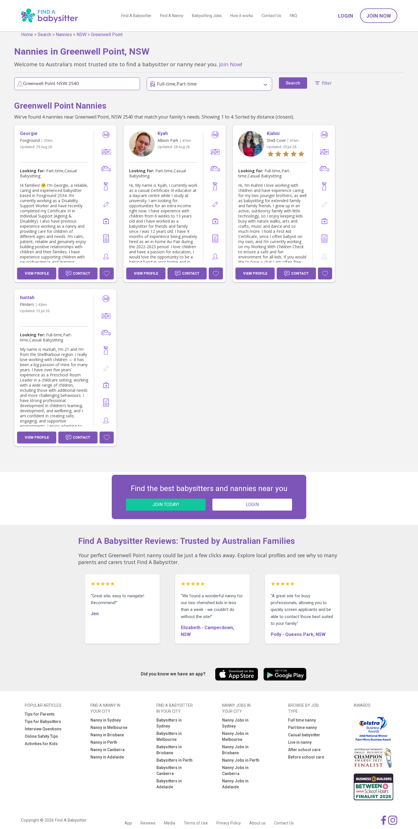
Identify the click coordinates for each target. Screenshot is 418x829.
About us (257, 823)
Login (345, 16)
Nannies (64, 34)
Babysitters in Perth (174, 760)
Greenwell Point (107, 34)
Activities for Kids (41, 743)
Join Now (378, 16)
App (128, 823)
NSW (81, 34)
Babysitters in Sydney (169, 723)
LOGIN (252, 504)
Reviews (148, 823)
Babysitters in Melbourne (169, 736)
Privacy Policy (228, 823)
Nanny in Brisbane (107, 735)
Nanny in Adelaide (107, 757)
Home (27, 34)
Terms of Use (196, 823)
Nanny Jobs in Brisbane (235, 750)
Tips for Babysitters (43, 721)
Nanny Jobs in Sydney (235, 723)
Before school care (306, 757)
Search (44, 34)
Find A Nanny (171, 15)
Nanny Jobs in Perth (240, 760)
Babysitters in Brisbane (169, 750)
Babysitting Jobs (207, 15)
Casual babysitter (304, 735)
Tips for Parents (40, 714)
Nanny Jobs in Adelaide (235, 784)
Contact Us (271, 15)
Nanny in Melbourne (108, 727)
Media (169, 823)
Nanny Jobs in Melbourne (235, 736)
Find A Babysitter (136, 15)
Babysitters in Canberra (169, 770)
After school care (304, 749)
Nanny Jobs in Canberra (235, 770)
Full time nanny (302, 720)
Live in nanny (300, 742)
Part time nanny (302, 727)
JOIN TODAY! (165, 504)
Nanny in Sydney (105, 720)
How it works (241, 15)
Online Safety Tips (41, 736)
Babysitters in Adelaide (169, 784)
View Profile (37, 273)
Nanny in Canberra (107, 749)
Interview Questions (43, 729)
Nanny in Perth (103, 742)
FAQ (293, 15)
